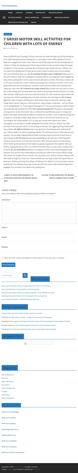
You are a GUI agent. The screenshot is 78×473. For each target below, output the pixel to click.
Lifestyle (19, 13)
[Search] (25, 275)
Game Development (61, 17)
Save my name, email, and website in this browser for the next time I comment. (34, 258)
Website (5, 247)
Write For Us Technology (18, 22)
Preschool (57, 161)
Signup (33, 22)
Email (4, 237)
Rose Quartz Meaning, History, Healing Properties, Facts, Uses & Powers (26, 286)
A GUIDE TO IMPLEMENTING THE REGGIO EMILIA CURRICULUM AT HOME (58, 176)
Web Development (56, 13)
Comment (6, 200)
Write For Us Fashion (9, 418)
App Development (15, 17)
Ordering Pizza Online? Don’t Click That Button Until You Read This (24, 296)
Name (5, 227)
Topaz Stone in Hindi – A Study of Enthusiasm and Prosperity (31, 317)
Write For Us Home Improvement (13, 452)
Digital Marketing (32, 17)
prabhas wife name (8, 313)
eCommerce (46, 17)
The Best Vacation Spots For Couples (29, 313)
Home (10, 13)
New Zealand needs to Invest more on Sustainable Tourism (36, 325)
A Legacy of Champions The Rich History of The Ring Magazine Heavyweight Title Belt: (41, 321)
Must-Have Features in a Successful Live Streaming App (20, 289)
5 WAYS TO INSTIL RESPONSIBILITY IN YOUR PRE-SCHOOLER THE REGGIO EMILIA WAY (20, 178)
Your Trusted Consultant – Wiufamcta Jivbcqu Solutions (20, 299)
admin (16, 48)
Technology (40, 13)
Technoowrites (9, 5)
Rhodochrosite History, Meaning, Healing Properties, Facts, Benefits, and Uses (28, 293)
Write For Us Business (9, 447)
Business (29, 13)
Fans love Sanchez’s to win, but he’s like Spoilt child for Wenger (34, 329)
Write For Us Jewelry (9, 423)
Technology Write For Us (10, 429)
